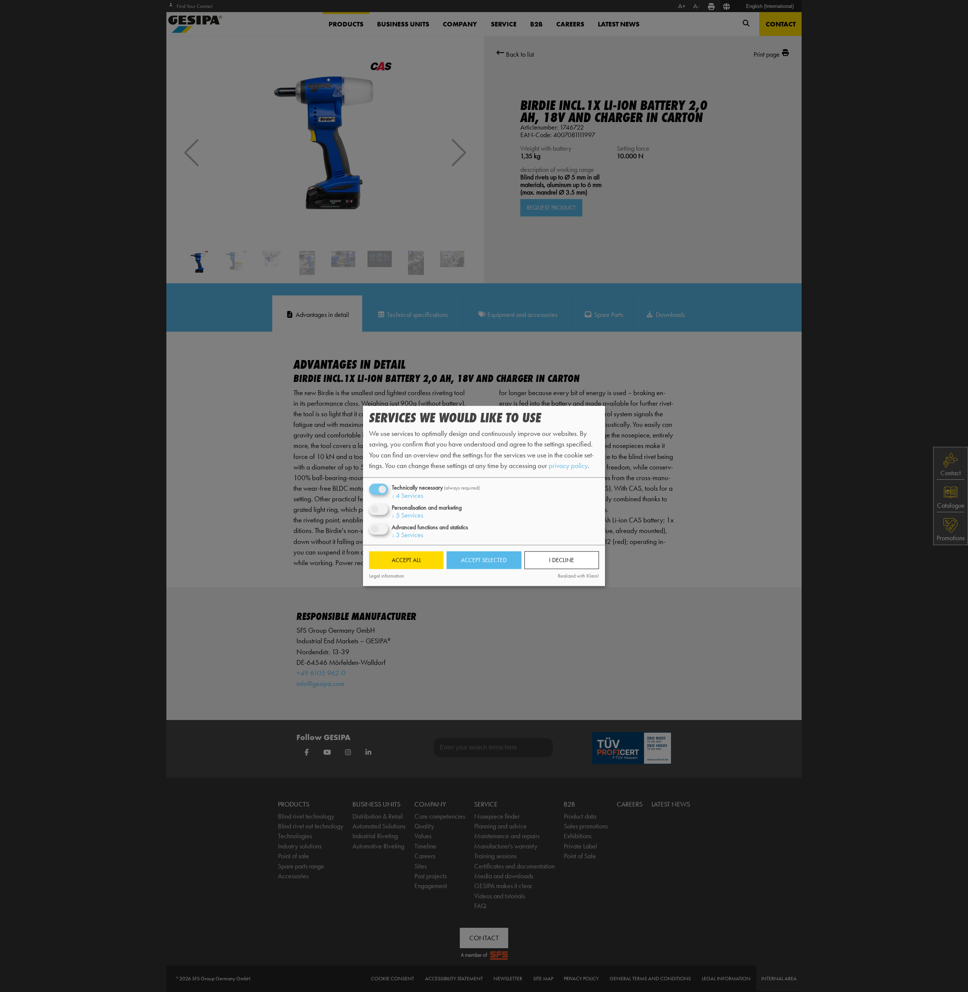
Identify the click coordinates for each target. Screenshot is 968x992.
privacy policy (568, 465)
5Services (407, 515)
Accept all (406, 560)
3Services (407, 535)
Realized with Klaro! (578, 576)
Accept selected (484, 560)
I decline (561, 560)
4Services (407, 495)
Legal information (386, 576)
